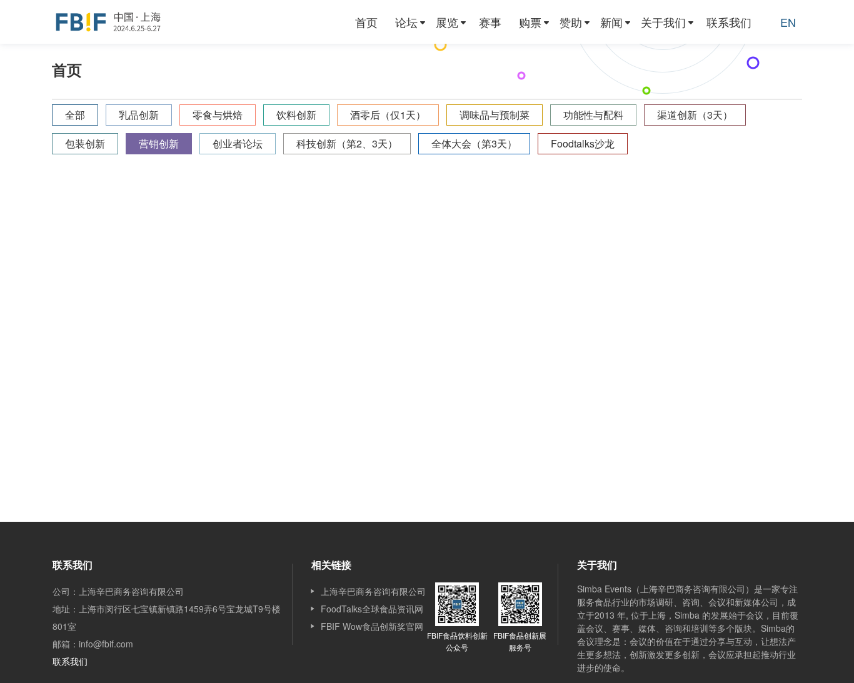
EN (788, 22)
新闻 (611, 22)
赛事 (490, 22)
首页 (366, 22)
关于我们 (663, 22)
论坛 (406, 22)
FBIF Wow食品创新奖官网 (372, 626)
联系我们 (728, 22)
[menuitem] (366, 22)
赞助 (571, 22)
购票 (530, 22)
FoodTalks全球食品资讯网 (372, 608)
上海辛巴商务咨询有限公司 (373, 591)
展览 (447, 22)
